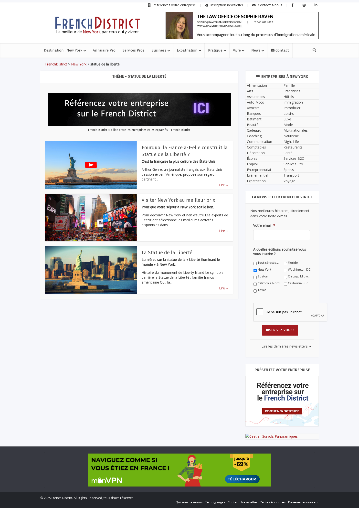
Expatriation (187, 50)
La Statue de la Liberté (167, 252)
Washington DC (299, 269)
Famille (289, 85)
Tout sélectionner (269, 263)
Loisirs (289, 113)
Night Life (291, 141)
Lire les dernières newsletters (286, 346)
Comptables (256, 147)
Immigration (293, 102)
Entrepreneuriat (259, 169)
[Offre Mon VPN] (179, 470)
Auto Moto (255, 102)
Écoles (252, 158)
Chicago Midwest (299, 276)
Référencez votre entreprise (174, 5)
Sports (289, 169)
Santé (288, 152)
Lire (223, 185)
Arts (250, 91)
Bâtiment (254, 119)
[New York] (97, 23)
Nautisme (291, 136)
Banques (254, 113)
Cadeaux (254, 130)
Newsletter (249, 502)
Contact (282, 50)
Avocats (253, 108)
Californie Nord (269, 283)
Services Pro (293, 164)
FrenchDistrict (56, 64)
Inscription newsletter (226, 5)
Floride (293, 263)
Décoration (256, 152)
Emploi (252, 164)
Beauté (252, 124)
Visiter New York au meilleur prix (178, 200)
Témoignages (215, 502)
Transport (291, 175)
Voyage (289, 181)
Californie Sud (298, 283)
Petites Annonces (273, 502)
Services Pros (133, 50)
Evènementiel (257, 175)
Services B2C (294, 158)
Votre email (264, 225)
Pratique (215, 50)
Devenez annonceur (303, 502)
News (255, 50)
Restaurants (293, 147)
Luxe (287, 119)
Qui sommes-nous (189, 502)
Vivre (237, 50)
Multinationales (296, 130)
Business (158, 50)
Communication (259, 141)
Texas (262, 290)
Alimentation (257, 85)
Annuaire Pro (104, 50)
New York (78, 64)
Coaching (254, 136)
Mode (288, 124)
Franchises (292, 91)
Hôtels (289, 96)
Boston (263, 276)
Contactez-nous (269, 5)
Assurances (256, 96)
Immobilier (292, 108)
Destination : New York (63, 50)
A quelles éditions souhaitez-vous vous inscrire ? (279, 251)
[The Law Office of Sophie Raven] (242, 25)
